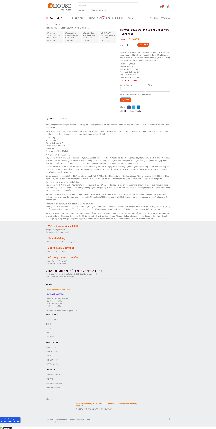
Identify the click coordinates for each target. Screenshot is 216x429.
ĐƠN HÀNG (49, 379)
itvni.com (60, 422)
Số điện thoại (126, 85)
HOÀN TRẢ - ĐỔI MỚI (53, 387)
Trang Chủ (78, 18)
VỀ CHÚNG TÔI (51, 320)
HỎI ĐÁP (49, 332)
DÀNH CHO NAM (51, 351)
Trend (101, 17)
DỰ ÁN (131, 18)
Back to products (56, 24)
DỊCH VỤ (48, 328)
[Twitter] (134, 107)
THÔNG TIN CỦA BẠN (53, 375)
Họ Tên (149, 85)
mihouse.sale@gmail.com (99, 10)
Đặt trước (125, 100)
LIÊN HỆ (119, 18)
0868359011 (83, 10)
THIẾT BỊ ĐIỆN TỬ (52, 364)
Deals (109, 18)
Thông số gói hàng (67, 118)
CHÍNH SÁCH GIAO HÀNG (54, 383)
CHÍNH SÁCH (50, 337)
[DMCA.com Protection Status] (108, 428)
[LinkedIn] (139, 107)
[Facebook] (129, 107)
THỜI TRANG (50, 356)
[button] (168, 7)
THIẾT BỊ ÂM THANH (53, 360)
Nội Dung (50, 118)
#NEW (92, 18)
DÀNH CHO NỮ (51, 347)
